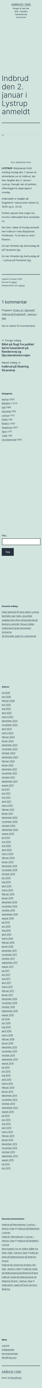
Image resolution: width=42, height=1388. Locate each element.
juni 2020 (6, 842)
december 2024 (10, 721)
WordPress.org (9, 1357)
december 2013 (9, 1144)
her (18, 249)
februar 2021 (8, 809)
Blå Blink (6, 403)
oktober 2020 (8, 825)
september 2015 (10, 1059)
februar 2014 (8, 1136)
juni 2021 (6, 793)
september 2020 (10, 829)
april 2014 (6, 1128)
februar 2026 (8, 700)
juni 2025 (6, 704)
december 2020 (9, 817)
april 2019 (6, 886)
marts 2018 (7, 938)
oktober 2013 (8, 1152)
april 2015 (6, 1079)
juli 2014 (6, 1115)
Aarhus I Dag (21, 4)
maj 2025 (6, 708)
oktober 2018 (8, 910)
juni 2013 (6, 1168)
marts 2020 (7, 854)
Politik (5, 419)
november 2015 (9, 1051)
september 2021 (10, 781)
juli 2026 (6, 692)
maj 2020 (6, 846)
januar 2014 (7, 1140)
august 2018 (8, 918)
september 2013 (10, 1156)
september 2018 (10, 914)
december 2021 (9, 769)
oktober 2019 (8, 874)
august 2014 (8, 1111)
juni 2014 (6, 1120)
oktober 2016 (8, 1007)
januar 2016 (7, 1043)
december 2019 (9, 866)
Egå (3, 407)
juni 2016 (6, 1023)
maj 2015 (6, 1075)
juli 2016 (6, 1019)
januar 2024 (8, 741)
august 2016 (8, 1015)
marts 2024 (7, 733)
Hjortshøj (6, 411)
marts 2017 (7, 987)
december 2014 (9, 1095)
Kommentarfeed (10, 1353)
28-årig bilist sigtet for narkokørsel (19, 636)
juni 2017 (6, 974)
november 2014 (9, 1099)
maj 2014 (6, 1124)
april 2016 (6, 1031)
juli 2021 (6, 789)
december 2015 (9, 1047)
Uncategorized (9, 439)
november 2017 (9, 954)
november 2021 (9, 773)
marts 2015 (7, 1083)
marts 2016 (7, 1035)
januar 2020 (8, 862)
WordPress (16, 1378)
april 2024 (7, 729)
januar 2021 (7, 813)
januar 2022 (8, 765)
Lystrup (5, 415)
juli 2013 (6, 1164)
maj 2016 (6, 1027)
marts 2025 (7, 717)
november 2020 (10, 821)
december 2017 (9, 950)
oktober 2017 (8, 958)
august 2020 (8, 833)
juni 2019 (6, 878)
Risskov (5, 423)
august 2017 (8, 966)
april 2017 (6, 983)
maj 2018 (6, 930)
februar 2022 (8, 761)
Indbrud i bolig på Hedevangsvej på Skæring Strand (20, 1257)
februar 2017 (8, 991)
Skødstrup (7, 427)
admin (14, 282)
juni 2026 (6, 696)
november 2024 (10, 725)
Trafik (4, 435)
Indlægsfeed (8, 1349)
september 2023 (10, 757)
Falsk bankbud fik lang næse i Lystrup (20, 612)
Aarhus (22, 285)
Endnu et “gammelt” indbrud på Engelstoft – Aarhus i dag (19, 314)
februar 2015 (8, 1087)
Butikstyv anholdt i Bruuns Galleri (18, 624)
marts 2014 (7, 1132)
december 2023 (9, 745)
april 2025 (7, 713)
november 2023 (10, 749)
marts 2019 (7, 890)
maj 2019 (6, 882)
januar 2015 (7, 1091)
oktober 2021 (8, 777)
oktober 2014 (8, 1103)
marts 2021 (7, 805)
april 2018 (6, 934)
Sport (4, 431)
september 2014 (10, 1107)
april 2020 (7, 850)
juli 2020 (6, 837)
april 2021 (6, 801)
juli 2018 (6, 922)
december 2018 (9, 902)
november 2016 (9, 1003)
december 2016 (9, 999)
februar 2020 (8, 858)
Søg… (4, 535)
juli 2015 (6, 1067)
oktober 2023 (8, 753)
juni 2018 (6, 926)
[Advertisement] (21, 48)
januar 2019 (7, 898)
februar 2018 (8, 942)
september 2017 (10, 962)
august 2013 (8, 1160)
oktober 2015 (8, 1055)
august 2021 (8, 785)
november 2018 (9, 906)
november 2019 (9, 870)
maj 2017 (6, 979)
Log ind (5, 1345)
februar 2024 (8, 737)
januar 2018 (7, 946)
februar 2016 (8, 1039)
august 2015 (8, 1063)
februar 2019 (8, 894)
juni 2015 (6, 1071)
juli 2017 (6, 970)
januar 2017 (7, 995)
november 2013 (9, 1148)
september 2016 (10, 1011)
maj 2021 (6, 797)
